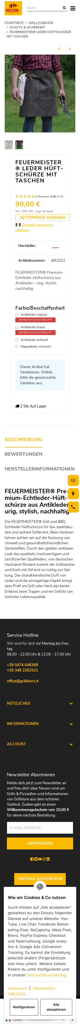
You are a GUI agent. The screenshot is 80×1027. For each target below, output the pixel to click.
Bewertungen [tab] (23, 454)
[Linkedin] (48, 859)
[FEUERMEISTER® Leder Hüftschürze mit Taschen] (40, 93)
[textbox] (34, 1020)
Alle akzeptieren (56, 1007)
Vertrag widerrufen (40, 879)
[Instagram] (44, 859)
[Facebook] (32, 859)
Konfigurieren (24, 1007)
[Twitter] (36, 859)
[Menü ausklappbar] (72, 8)
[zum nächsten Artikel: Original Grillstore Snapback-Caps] (70, 49)
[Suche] (64, 8)
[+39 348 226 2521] (72, 507)
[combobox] (34, 1020)
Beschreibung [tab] (23, 439)
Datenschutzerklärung (46, 975)
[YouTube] (40, 859)
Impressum (17, 988)
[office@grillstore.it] (72, 480)
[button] (40, 196)
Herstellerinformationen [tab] (40, 469)
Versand (47, 211)
